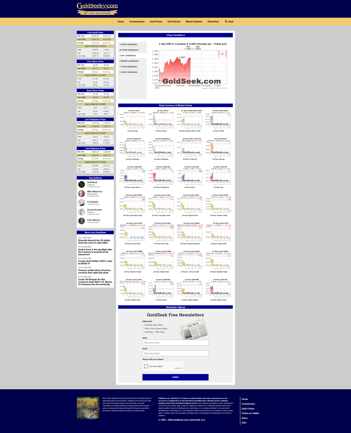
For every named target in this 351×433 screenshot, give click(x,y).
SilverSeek (213, 21)
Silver (245, 418)
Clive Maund (93, 220)
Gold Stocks (174, 21)
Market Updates (194, 21)
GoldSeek (92, 182)
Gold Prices (156, 21)
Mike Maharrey (94, 191)
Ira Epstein (92, 201)
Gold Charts (248, 408)
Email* (145, 348)
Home (121, 21)
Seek (230, 21)
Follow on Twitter (250, 413)
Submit (175, 377)
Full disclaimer (204, 413)
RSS (244, 422)
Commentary (248, 403)
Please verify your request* (153, 359)
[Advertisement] (256, 48)
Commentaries (137, 21)
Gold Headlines (84, 237)
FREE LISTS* (147, 321)
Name (144, 338)
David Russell (94, 209)
